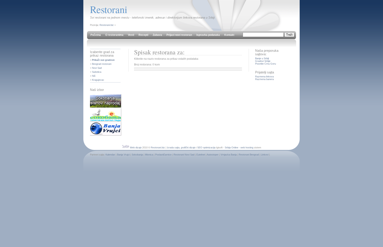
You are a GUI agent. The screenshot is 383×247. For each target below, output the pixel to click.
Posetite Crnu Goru (265, 63)
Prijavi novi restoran (179, 34)
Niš (94, 76)
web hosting (246, 147)
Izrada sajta (173, 147)
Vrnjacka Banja (229, 154)
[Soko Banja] (105, 120)
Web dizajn (136, 147)
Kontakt (229, 34)
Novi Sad (97, 68)
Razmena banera (264, 79)
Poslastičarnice (163, 154)
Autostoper (213, 154)
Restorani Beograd (249, 154)
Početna (95, 34)
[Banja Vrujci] (105, 134)
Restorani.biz (107, 25)
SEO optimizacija (206, 147)
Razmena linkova (264, 76)
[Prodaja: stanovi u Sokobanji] (105, 106)
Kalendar (110, 154)
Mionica (149, 154)
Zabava (157, 34)
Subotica (96, 72)
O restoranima (114, 34)
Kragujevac (98, 80)
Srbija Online (231, 147)
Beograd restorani (101, 64)
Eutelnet (200, 154)
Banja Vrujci (123, 154)
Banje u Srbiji (262, 58)
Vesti (131, 34)
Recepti (143, 34)
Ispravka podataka (208, 34)
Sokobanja (137, 154)
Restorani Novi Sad (184, 154)
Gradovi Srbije (262, 61)
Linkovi (264, 154)
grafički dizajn (188, 147)
